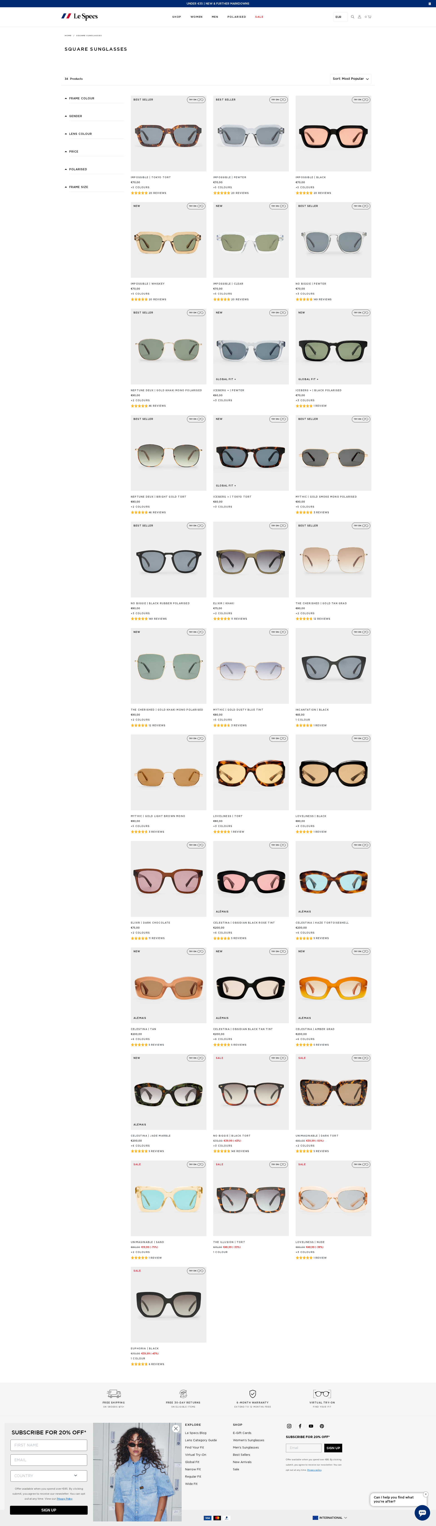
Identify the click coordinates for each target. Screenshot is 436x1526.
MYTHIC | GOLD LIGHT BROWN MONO (158, 816)
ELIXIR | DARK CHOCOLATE (151, 923)
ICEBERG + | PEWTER (229, 390)
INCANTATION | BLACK (312, 710)
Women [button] (197, 17)
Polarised (237, 17)
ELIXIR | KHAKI (223, 603)
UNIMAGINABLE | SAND (147, 1242)
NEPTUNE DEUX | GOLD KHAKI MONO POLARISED (166, 390)
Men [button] (215, 17)
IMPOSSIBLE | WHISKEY (148, 284)
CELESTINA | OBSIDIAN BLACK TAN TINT (243, 1029)
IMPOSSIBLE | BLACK (311, 177)
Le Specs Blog (195, 1433)
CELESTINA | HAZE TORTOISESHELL (322, 923)
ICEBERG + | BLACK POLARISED (319, 390)
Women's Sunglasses (248, 1440)
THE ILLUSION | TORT (229, 1242)
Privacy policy (314, 1470)
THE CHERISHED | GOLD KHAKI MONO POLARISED (167, 710)
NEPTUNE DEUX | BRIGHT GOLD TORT (158, 497)
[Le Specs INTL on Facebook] (300, 1426)
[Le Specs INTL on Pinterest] (321, 1426)
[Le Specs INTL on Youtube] (310, 1426)
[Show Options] (75, 1475)
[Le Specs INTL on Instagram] (289, 1426)
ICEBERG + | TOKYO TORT (232, 497)
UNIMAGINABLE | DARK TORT (317, 1136)
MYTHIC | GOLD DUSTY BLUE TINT (238, 710)
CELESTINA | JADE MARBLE (151, 1136)
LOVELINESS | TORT (228, 816)
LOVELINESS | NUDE (310, 1242)
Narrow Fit (193, 1469)
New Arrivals (242, 1462)
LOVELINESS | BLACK (311, 816)
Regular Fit (193, 1476)
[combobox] (40, 1476)
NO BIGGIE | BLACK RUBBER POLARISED (160, 603)
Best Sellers (241, 1454)
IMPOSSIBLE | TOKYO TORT (151, 177)
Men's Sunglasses (246, 1447)
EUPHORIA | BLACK (145, 1349)
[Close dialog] (176, 1429)
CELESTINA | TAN (143, 1029)
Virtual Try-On (195, 1454)
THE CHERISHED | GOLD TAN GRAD (321, 603)
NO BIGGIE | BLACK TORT (232, 1136)
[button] (352, 17)
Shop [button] (176, 17)
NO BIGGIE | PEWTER (311, 284)
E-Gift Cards (242, 1433)
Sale (236, 1469)
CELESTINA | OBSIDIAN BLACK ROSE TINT (244, 923)
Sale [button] (259, 17)
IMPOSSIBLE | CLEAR (228, 284)
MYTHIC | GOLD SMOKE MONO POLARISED (326, 497)
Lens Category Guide (201, 1440)
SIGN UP (333, 1448)
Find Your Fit (194, 1447)
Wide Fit (191, 1484)
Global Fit (192, 1462)
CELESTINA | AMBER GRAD (315, 1029)
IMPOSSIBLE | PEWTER (229, 177)
